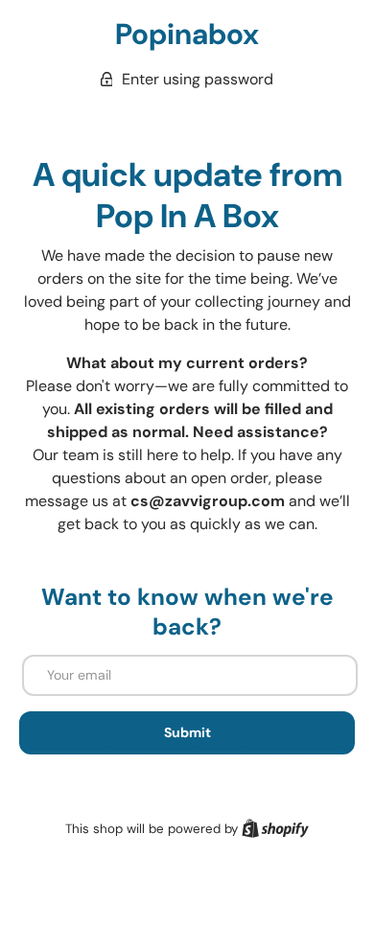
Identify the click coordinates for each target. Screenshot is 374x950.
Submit (187, 732)
